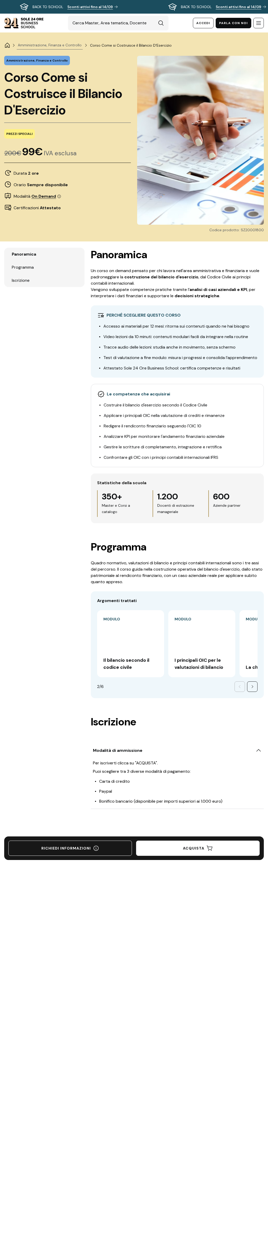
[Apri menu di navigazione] (258, 23)
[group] (134, 7)
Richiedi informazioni (66, 848)
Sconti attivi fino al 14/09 (90, 6)
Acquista (193, 848)
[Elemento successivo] (252, 686)
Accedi (203, 23)
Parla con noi (233, 23)
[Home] (7, 45)
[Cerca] (161, 23)
